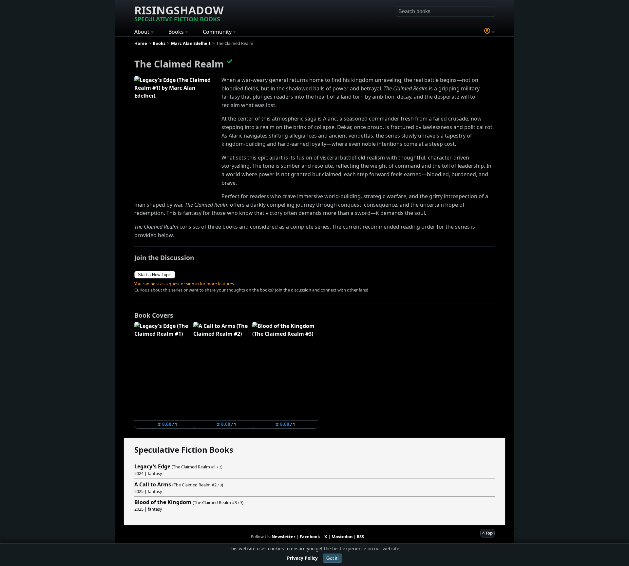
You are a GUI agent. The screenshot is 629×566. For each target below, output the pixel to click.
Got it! (332, 558)
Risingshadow (179, 13)
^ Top (487, 533)
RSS (360, 536)
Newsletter (283, 536)
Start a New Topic (155, 274)
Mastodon (342, 536)
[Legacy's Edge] (175, 137)
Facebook (310, 536)
